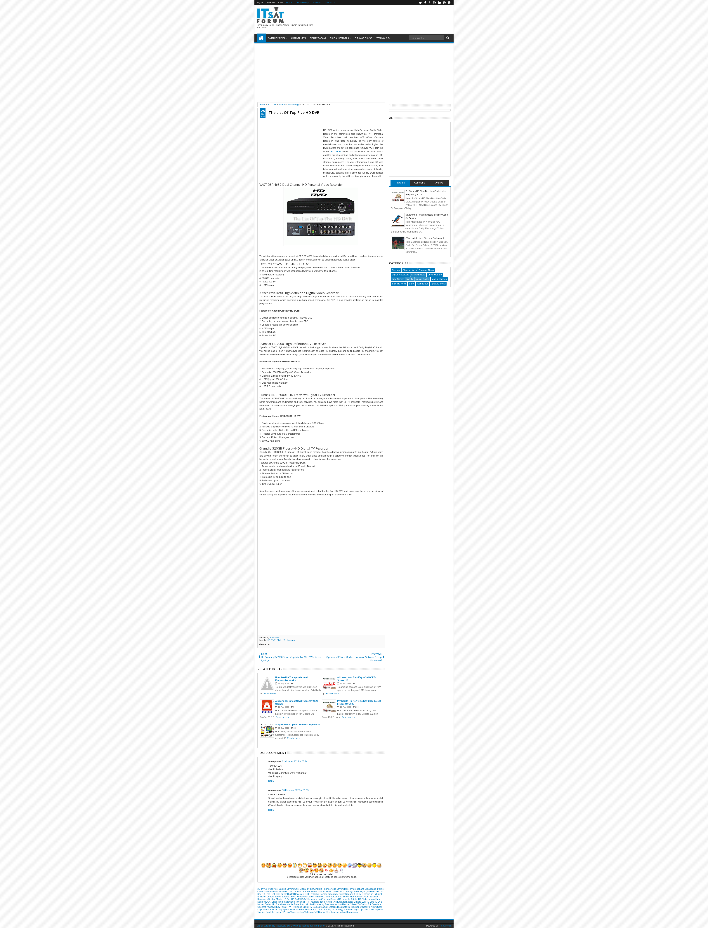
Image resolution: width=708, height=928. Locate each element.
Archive (439, 182)
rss (434, 2)
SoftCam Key (276, 909)
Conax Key (358, 891)
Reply (271, 781)
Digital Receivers (296, 894)
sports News (289, 909)
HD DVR (336, 151)
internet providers (287, 902)
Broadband (359, 889)
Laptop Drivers (354, 902)
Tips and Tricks (367, 909)
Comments (419, 182)
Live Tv (374, 902)
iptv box (300, 902)
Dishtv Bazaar (320, 894)
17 (356, 683)
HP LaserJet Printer (348, 899)
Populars (400, 182)
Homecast (312, 899)
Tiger (356, 909)
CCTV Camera (294, 891)
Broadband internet (374, 889)
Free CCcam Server (327, 896)
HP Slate (363, 899)
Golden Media (275, 899)
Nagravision (335, 904)
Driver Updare (346, 894)
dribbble (444, 2)
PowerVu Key (273, 907)
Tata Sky (327, 909)
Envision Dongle (266, 896)
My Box (325, 904)
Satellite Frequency (352, 907)
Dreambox (333, 894)
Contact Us (330, 2)
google (430, 2)
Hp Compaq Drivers (328, 899)
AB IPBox (269, 889)
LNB (380, 902)
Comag (349, 891)
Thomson (349, 909)
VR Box (319, 912)
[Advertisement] (354, 71)
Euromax (286, 896)
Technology (383, 38)
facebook (425, 2)
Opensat (261, 907)
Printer (284, 907)
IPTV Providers (312, 902)
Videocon (309, 912)
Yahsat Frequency (349, 912)
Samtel (325, 907)
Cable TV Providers (267, 891)
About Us (317, 2)
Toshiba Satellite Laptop (269, 912)
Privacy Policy (302, 2)
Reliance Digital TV (303, 907)
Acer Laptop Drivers (284, 889)
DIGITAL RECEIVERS (339, 38)
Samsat (317, 907)
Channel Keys (298, 38)
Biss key (348, 889)
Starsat (308, 909)
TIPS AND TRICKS (363, 38)
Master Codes (264, 904)
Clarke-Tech (338, 891)
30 (295, 728)
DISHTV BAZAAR (318, 38)
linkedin (439, 2)
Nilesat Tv (355, 904)
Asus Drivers (337, 889)
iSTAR (333, 902)
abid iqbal (275, 637)
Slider (279, 640)
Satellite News (369, 907)
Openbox (376, 904)
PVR (290, 907)
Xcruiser (335, 912)
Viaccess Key (297, 912)
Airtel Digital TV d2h (304, 889)
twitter (420, 2)
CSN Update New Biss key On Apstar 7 (424, 238)
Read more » (270, 693)
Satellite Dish (335, 907)
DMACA (288, 2)
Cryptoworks (370, 891)
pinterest (449, 2)
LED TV (366, 902)
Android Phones (322, 889)
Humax (371, 899)
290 (357, 707)
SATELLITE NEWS (276, 38)
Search (447, 38)
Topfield (379, 909)
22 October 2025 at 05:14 (295, 761)
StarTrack (317, 909)
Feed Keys (296, 896)
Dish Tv (309, 894)
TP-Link (286, 912)
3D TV (260, 889)
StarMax (300, 909)
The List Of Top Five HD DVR (294, 112)
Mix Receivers (279, 904)
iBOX (268, 902)
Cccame (281, 891)
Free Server (344, 896)
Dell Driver (281, 894)
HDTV (303, 899)
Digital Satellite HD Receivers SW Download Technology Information (290, 925)
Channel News (324, 891)
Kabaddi (341, 902)
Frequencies (356, 896)
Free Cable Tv (309, 896)
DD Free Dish (269, 894)
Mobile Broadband (296, 904)
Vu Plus (327, 912)
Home (261, 38)
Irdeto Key (325, 902)
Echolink (378, 894)
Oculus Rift (366, 904)
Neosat (346, 904)
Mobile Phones (314, 904)
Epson (278, 896)
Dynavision (368, 894)
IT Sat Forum (445, 925)
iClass (274, 902)
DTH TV (357, 894)
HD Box (287, 899)
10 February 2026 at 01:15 (295, 790)
